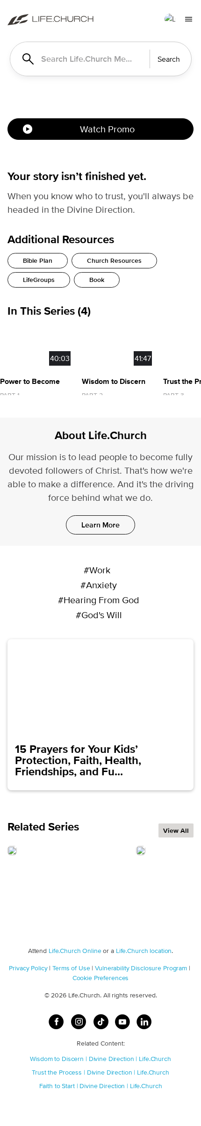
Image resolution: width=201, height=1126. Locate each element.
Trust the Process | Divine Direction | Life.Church (100, 1072)
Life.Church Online (75, 950)
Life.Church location (144, 950)
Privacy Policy (28, 968)
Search (169, 59)
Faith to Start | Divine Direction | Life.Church (100, 1085)
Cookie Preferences (100, 977)
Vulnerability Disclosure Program (141, 968)
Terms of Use (71, 968)
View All (176, 830)
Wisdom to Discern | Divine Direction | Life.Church (100, 1058)
